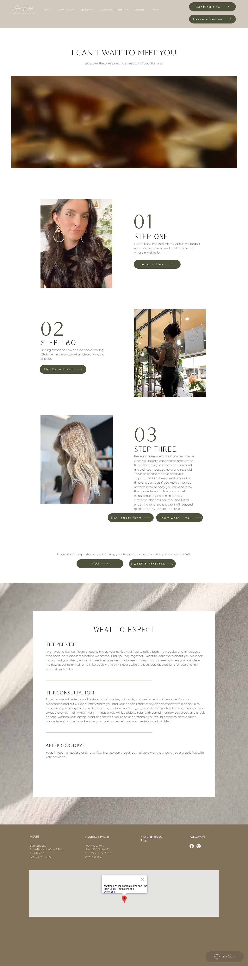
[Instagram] (198, 846)
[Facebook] (191, 846)
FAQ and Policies (151, 837)
